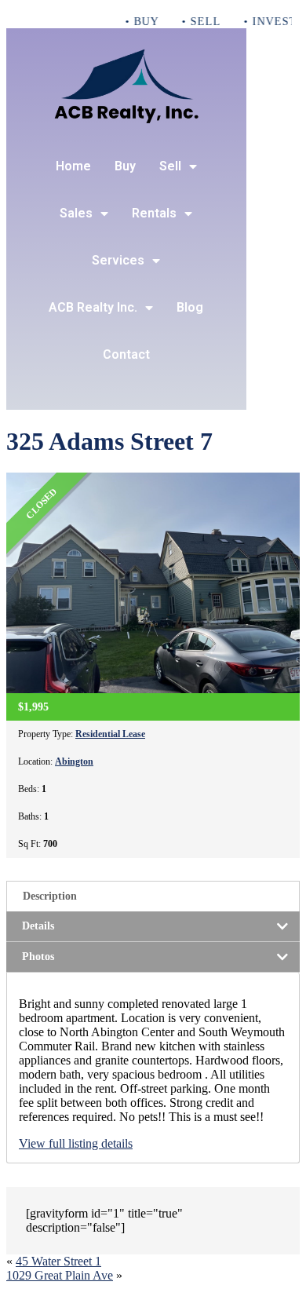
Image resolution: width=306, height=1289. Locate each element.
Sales (76, 213)
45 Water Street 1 (58, 1261)
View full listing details (76, 1143)
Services (118, 260)
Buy (125, 166)
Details (38, 926)
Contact (126, 354)
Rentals (154, 213)
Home (73, 166)
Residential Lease (110, 733)
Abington (74, 761)
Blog (190, 307)
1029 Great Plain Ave (59, 1275)
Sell (170, 166)
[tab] (153, 896)
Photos (38, 956)
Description (50, 896)
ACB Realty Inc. (93, 307)
